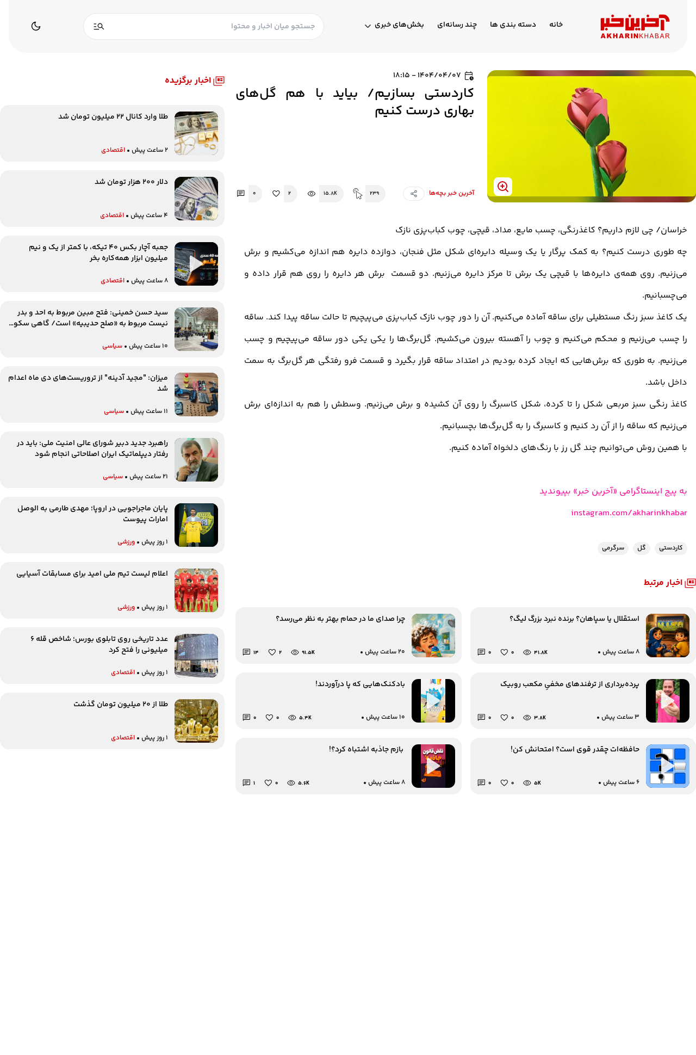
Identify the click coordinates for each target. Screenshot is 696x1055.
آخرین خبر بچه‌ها (451, 193)
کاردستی (671, 548)
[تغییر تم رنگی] (36, 26)
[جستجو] (98, 26)
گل (641, 548)
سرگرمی (613, 548)
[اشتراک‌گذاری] (414, 194)
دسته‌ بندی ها (513, 25)
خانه (556, 25)
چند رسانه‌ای (457, 25)
